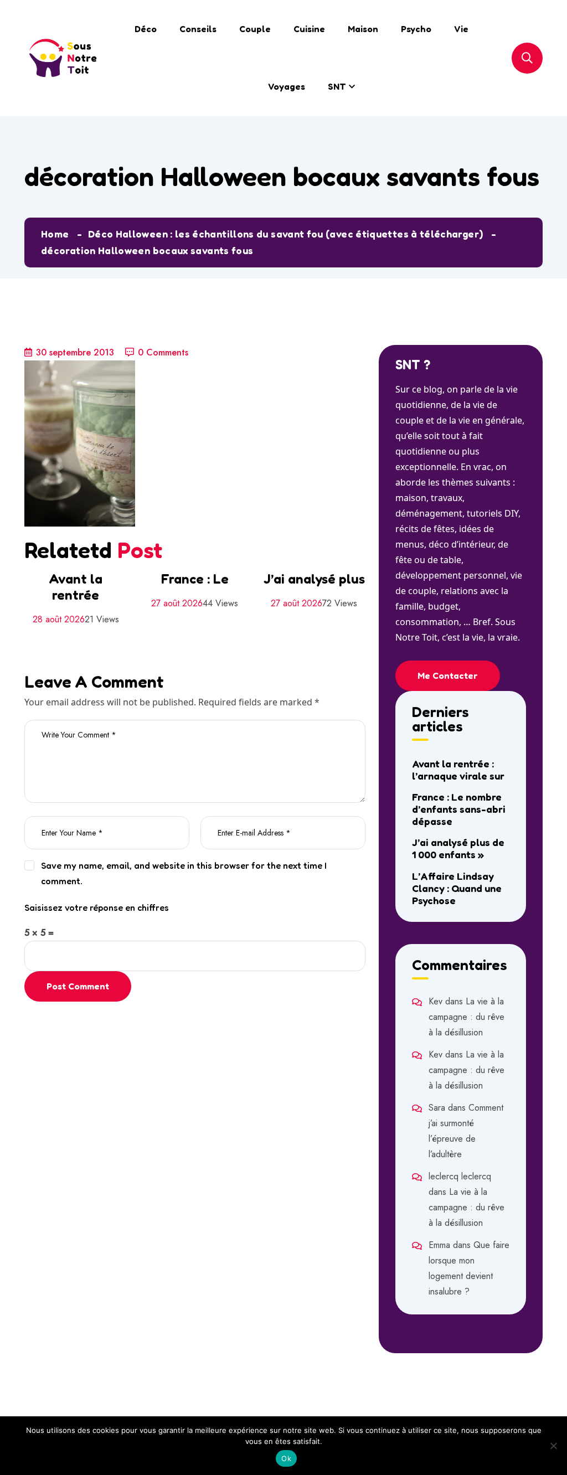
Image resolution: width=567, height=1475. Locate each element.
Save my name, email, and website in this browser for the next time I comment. (184, 873)
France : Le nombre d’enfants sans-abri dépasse (459, 809)
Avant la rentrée (75, 587)
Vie (461, 28)
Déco (146, 28)
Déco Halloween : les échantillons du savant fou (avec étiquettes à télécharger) (285, 234)
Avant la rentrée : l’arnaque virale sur (458, 769)
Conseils (198, 28)
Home (55, 234)
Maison (363, 28)
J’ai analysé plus (314, 579)
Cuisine (309, 28)
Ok (286, 1458)
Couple (255, 28)
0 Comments (163, 352)
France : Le (195, 579)
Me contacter (447, 675)
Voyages (286, 86)
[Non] (553, 1445)
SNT (337, 86)
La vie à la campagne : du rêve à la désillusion (466, 1017)
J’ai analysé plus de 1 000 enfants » (458, 848)
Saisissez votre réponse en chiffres (96, 907)
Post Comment (78, 986)
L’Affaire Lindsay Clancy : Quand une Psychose (457, 888)
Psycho (416, 28)
